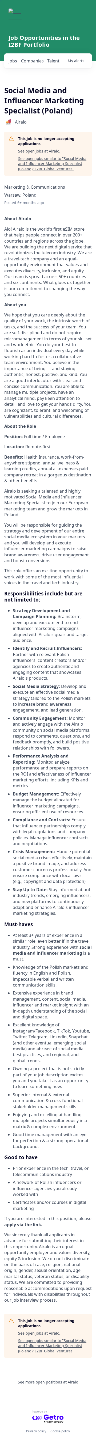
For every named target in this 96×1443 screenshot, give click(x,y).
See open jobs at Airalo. (39, 151)
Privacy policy (36, 1431)
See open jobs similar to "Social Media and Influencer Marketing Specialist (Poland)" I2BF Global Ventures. (52, 163)
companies (32, 61)
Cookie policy (60, 1431)
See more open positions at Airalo (48, 1382)
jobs (13, 61)
